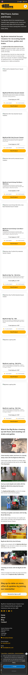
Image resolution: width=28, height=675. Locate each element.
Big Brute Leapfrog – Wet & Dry (12, 363)
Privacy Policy (4, 653)
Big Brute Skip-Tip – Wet (10, 318)
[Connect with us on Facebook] (1, 611)
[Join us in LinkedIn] (4, 611)
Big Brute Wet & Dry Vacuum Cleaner (13, 92)
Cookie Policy (11, 653)
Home (3, 615)
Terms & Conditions (19, 653)
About (3, 617)
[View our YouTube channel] (9, 611)
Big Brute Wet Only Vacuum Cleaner (13, 137)
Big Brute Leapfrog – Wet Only (12, 408)
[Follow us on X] (6, 611)
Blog (2, 620)
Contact (4, 622)
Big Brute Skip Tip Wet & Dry (16, 574)
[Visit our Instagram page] (11, 611)
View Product (14, 106)
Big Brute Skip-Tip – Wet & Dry (11, 275)
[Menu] (25, 6)
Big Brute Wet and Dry (9, 491)
